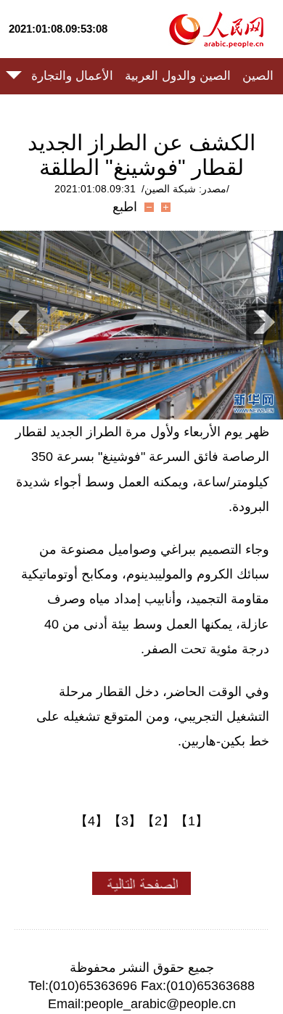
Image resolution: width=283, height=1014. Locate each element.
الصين (258, 76)
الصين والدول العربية (178, 76)
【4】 (91, 821)
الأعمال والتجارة (72, 76)
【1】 (191, 821)
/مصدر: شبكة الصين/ (185, 189)
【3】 (125, 821)
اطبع (124, 207)
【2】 (158, 821)
